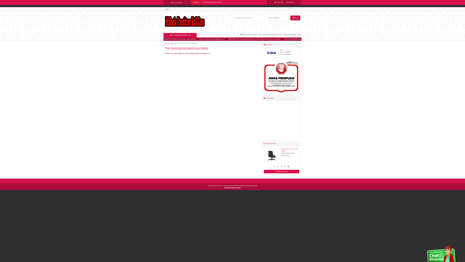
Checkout (290, 2)
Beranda (167, 43)
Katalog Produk (283, 171)
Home (167, 9)
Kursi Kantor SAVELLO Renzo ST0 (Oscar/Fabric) (217, 2)
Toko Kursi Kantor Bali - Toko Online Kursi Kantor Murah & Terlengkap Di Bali (232, 185)
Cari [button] (295, 18)
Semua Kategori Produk (179, 35)
